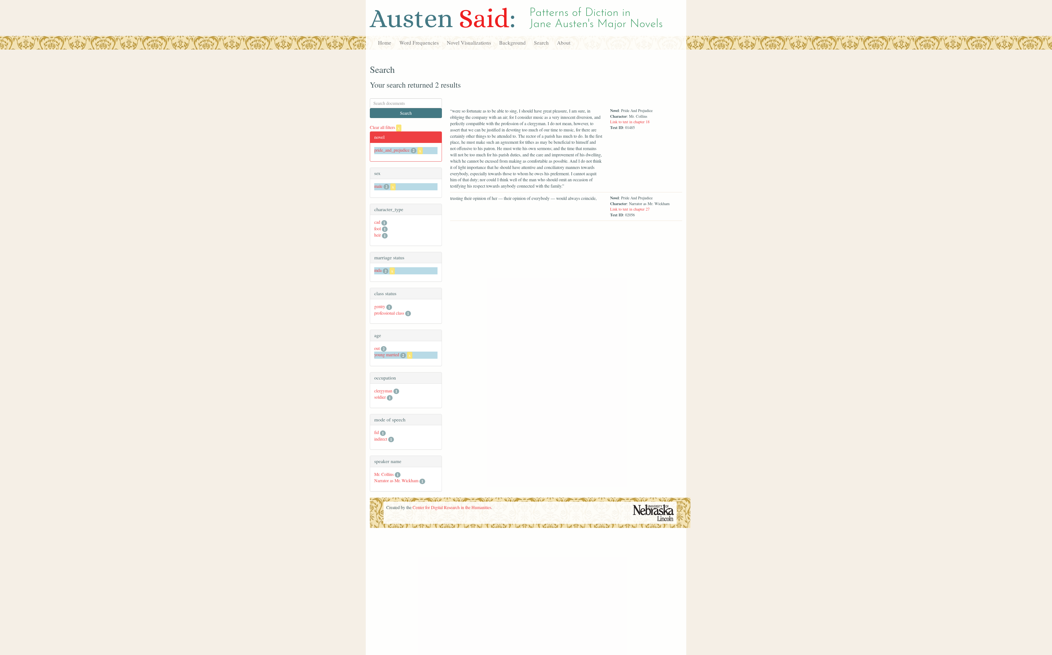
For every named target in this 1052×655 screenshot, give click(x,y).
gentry (379, 306)
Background (512, 42)
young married (386, 354)
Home (384, 42)
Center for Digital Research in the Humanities (452, 507)
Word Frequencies (419, 42)
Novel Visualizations (469, 42)
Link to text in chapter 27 (630, 209)
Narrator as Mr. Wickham (396, 480)
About (563, 42)
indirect (380, 439)
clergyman (383, 390)
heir (377, 235)
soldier (380, 397)
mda (378, 270)
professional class (389, 313)
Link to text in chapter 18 (630, 121)
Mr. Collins (384, 474)
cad (377, 222)
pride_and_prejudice (392, 150)
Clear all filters (385, 127)
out (377, 348)
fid (376, 432)
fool (377, 228)
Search (541, 42)
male (378, 186)
